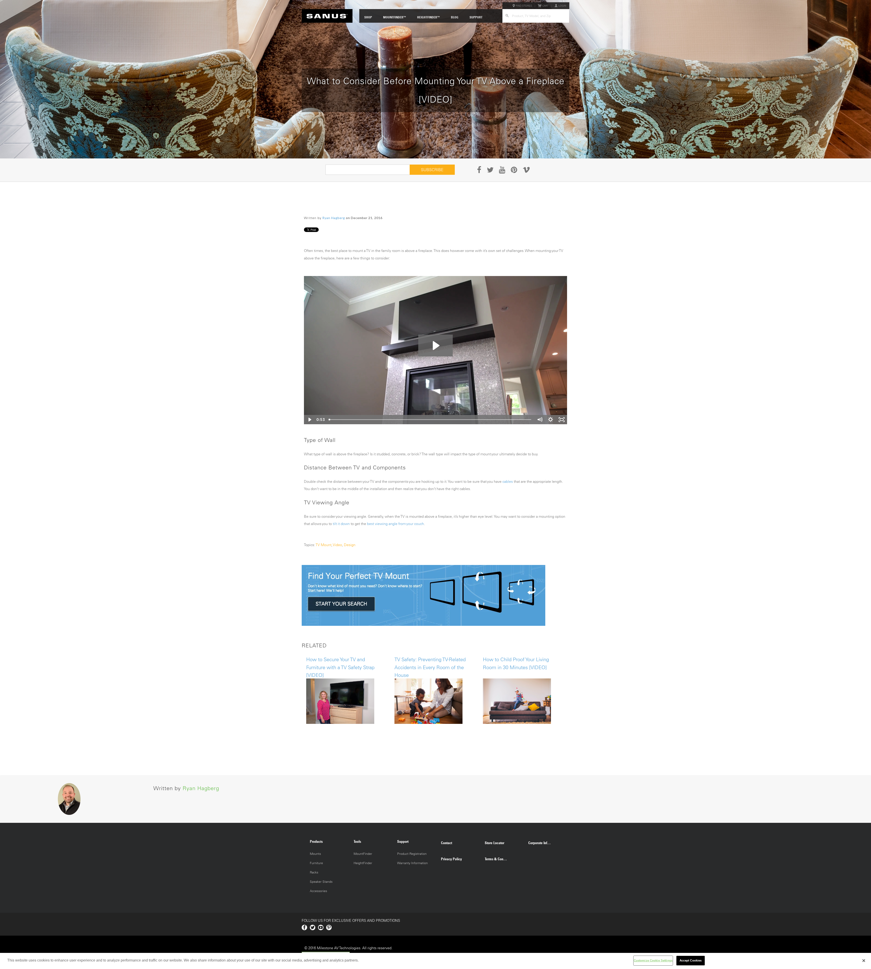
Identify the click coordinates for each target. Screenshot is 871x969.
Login (562, 5)
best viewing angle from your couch (395, 523)
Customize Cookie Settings (653, 960)
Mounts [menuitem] (315, 854)
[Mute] (539, 419)
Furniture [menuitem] (316, 863)
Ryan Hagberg (333, 218)
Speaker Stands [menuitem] (321, 882)
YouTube (320, 927)
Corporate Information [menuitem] (541, 843)
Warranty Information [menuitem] (412, 863)
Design (349, 544)
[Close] (864, 961)
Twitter (312, 927)
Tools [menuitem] (357, 841)
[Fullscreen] (561, 419)
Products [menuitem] (316, 841)
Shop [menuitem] (368, 17)
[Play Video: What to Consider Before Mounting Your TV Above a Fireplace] (435, 346)
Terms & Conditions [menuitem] (498, 859)
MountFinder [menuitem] (363, 854)
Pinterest (329, 927)
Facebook (304, 927)
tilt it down (341, 523)
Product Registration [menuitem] (412, 854)
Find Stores (524, 5)
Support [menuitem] (476, 17)
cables (507, 481)
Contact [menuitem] (446, 843)
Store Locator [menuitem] (494, 843)
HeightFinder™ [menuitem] (428, 17)
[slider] (430, 419)
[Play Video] (309, 419)
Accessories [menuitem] (318, 891)
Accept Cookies (691, 960)
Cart (545, 5)
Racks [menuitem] (314, 872)
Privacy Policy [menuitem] (451, 859)
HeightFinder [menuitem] (363, 863)
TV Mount (323, 544)
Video (337, 544)
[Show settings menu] (550, 419)
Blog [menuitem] (454, 17)
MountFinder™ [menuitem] (394, 17)
